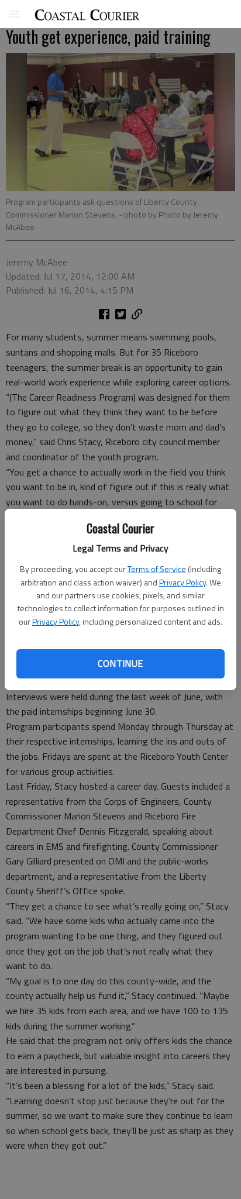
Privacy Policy (182, 582)
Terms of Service (157, 569)
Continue (120, 663)
